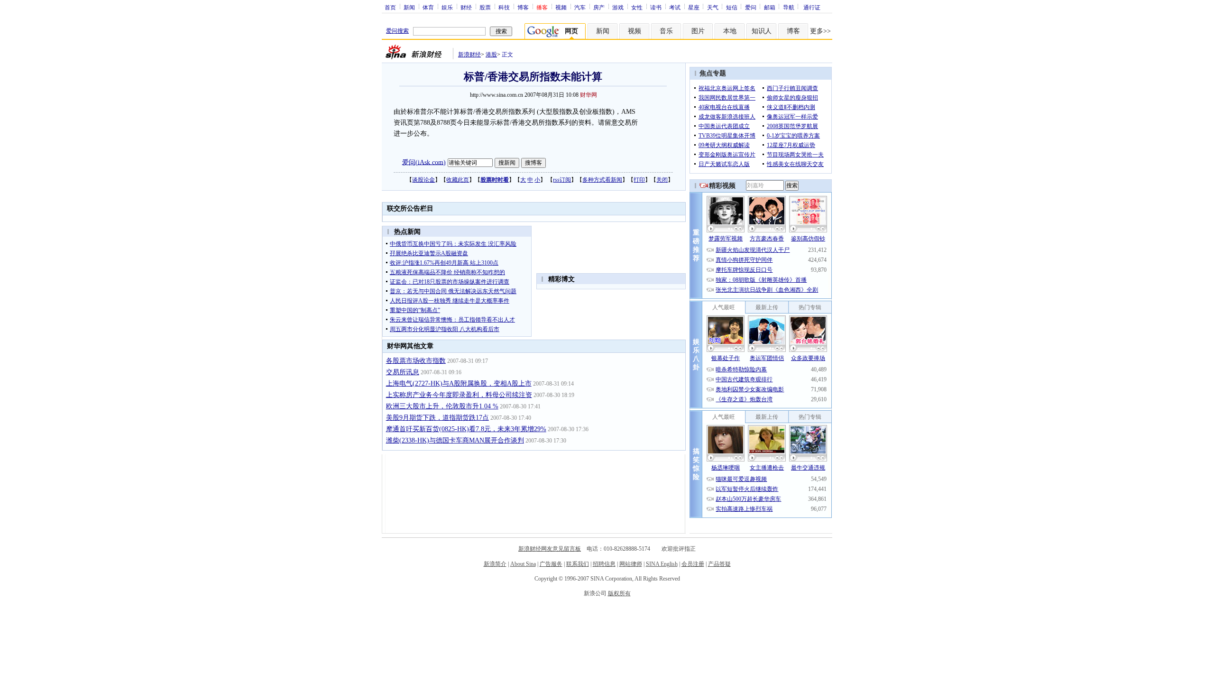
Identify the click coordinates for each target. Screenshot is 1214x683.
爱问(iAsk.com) (424, 162)
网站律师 (630, 564)
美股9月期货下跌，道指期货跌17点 (437, 417)
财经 (466, 7)
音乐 (666, 31)
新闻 (409, 7)
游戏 (618, 7)
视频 (561, 7)
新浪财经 (469, 54)
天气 (712, 7)
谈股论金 (423, 179)
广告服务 (551, 564)
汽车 (580, 7)
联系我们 (577, 564)
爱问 (750, 7)
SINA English (662, 564)
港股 (491, 54)
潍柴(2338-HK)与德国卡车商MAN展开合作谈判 (455, 440)
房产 (599, 7)
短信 (731, 7)
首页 (390, 7)
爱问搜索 (397, 31)
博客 (523, 7)
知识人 (762, 31)
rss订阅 (562, 179)
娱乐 (447, 7)
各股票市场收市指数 (416, 360)
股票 (485, 7)
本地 (729, 31)
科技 (504, 7)
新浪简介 (495, 564)
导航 (788, 7)
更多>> (820, 31)
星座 (693, 7)
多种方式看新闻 (602, 179)
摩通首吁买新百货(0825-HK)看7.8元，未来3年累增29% (466, 429)
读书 (656, 7)
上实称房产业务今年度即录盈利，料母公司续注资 (459, 394)
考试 (675, 7)
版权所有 (619, 593)
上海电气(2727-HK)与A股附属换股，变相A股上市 (459, 383)
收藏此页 (457, 179)
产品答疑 (719, 564)
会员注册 (692, 564)
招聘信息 (604, 564)
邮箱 (769, 7)
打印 (639, 179)
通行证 (811, 7)
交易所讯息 (402, 372)
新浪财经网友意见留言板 (549, 548)
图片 (698, 31)
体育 (428, 7)
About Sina (523, 564)
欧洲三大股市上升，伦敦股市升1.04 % (442, 406)
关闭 (662, 179)
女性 (637, 7)
